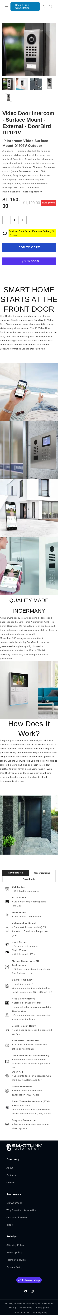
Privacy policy (42, 1307)
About (9, 1167)
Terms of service (21, 1312)
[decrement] (6, 220)
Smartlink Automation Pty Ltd (27, 1303)
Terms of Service (16, 1259)
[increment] (23, 220)
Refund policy (14, 1252)
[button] (6, 6)
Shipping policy (40, 1312)
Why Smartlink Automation (21, 1210)
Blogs (9, 1224)
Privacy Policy (14, 1267)
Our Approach (14, 1202)
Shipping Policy (15, 1245)
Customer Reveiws (17, 1217)
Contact (10, 1182)
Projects (11, 1175)
